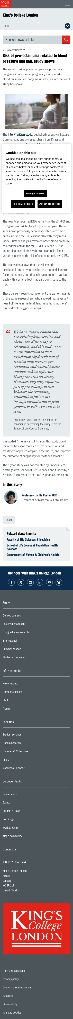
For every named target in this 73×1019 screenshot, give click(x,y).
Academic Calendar (27, 769)
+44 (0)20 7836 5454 (14, 862)
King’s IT (21, 760)
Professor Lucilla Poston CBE (39, 495)
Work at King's (24, 828)
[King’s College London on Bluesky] (59, 582)
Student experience (27, 658)
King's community (26, 837)
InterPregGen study (20, 134)
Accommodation (25, 744)
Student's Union (25, 812)
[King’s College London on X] (20, 582)
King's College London (20, 15)
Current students (26, 693)
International (23, 641)
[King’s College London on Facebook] (11, 582)
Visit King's (22, 820)
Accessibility (21, 1004)
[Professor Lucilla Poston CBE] (13, 497)
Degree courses (25, 616)
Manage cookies (24, 1012)
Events (20, 803)
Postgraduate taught (27, 625)
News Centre (23, 795)
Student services (25, 735)
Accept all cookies (50, 204)
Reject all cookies (23, 204)
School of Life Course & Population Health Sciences (32, 547)
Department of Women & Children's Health (33, 554)
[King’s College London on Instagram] (30, 582)
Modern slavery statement (29, 987)
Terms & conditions (25, 970)
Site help (19, 996)
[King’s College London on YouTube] (49, 582)
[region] (36, 178)
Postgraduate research (29, 633)
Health (9, 520)
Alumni (20, 709)
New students (24, 684)
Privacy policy (22, 979)
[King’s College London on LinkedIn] (39, 582)
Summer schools (25, 650)
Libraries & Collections (29, 752)
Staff (19, 701)
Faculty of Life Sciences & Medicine (28, 539)
